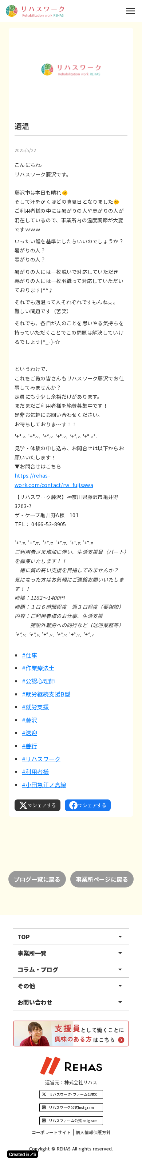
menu (130, 11)
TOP (23, 937)
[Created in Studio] (22, 1154)
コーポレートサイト (51, 1132)
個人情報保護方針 (93, 1132)
